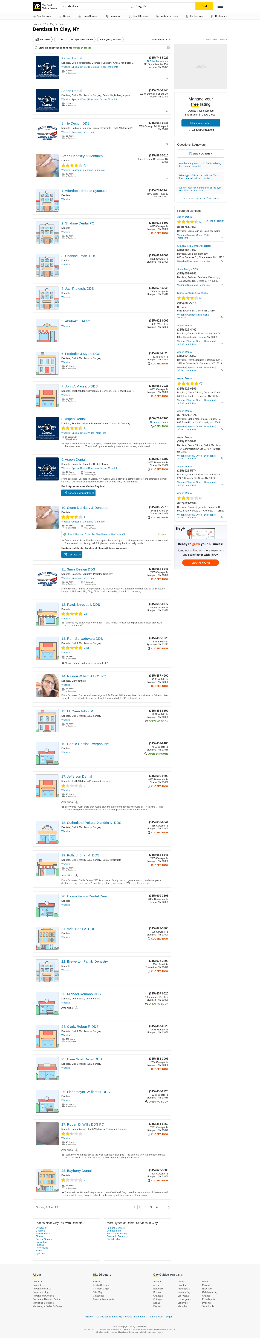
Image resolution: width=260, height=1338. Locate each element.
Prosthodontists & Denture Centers (90, 423)
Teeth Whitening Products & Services (132, 128)
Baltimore (158, 1288)
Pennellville (42, 1247)
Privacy (89, 1316)
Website (65, 67)
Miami (205, 1281)
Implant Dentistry (132, 95)
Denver (157, 1306)
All (61, 39)
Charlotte (158, 1295)
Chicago (157, 1299)
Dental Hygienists (81, 62)
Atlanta (157, 1281)
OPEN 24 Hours (82, 47)
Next (168, 1207)
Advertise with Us (42, 1288)
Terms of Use (155, 1316)
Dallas (156, 1303)
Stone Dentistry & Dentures (82, 156)
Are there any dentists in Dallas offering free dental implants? (200, 164)
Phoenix (40, 1245)
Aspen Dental (71, 58)
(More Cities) (176, 1275)
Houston (182, 1285)
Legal (169, 1316)
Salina (39, 1250)
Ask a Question (202, 153)
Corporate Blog (40, 1292)
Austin (156, 1285)
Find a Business (101, 1285)
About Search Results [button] (216, 39)
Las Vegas (183, 1295)
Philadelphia (208, 1299)
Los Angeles (184, 1299)
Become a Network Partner (47, 1299)
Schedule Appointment (81, 492)
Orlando (206, 1295)
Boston (157, 1292)
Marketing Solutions (43, 1303)
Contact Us (74, 554)
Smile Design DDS (75, 123)
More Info (113, 67)
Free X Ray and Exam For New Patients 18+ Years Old (117, 534)
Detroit (181, 1281)
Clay (52, 24)
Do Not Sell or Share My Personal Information (120, 1316)
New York (207, 1288)
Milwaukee (207, 1285)
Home (36, 24)
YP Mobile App (101, 1288)
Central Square (44, 1239)
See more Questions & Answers (201, 198)
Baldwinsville (43, 1233)
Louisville (183, 1303)
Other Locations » (159, 61)
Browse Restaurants (103, 1299)
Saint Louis (208, 1306)
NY (44, 24)
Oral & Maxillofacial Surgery (128, 62)
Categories (98, 1295)
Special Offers (79, 67)
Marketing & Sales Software (47, 1306)
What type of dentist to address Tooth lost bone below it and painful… (199, 177)
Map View (45, 39)
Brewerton (41, 1242)
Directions (93, 67)
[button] (220, 6)
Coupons (76, 170)
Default (162, 39)
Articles (97, 1281)
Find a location (160, 422)
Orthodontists (79, 680)
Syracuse (41, 1228)
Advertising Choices (43, 1295)
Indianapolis (184, 1288)
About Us (38, 1281)
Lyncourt (40, 1253)
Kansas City (184, 1292)
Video (103, 67)
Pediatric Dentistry (81, 128)
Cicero (39, 1236)
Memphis (182, 1306)
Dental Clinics (100, 464)
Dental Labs (78, 998)
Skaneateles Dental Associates (194, 245)
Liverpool (41, 1230)
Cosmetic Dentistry (102, 62)
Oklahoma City (210, 1292)
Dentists (65, 62)
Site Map (98, 1292)
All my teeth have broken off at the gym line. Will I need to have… (200, 189)
